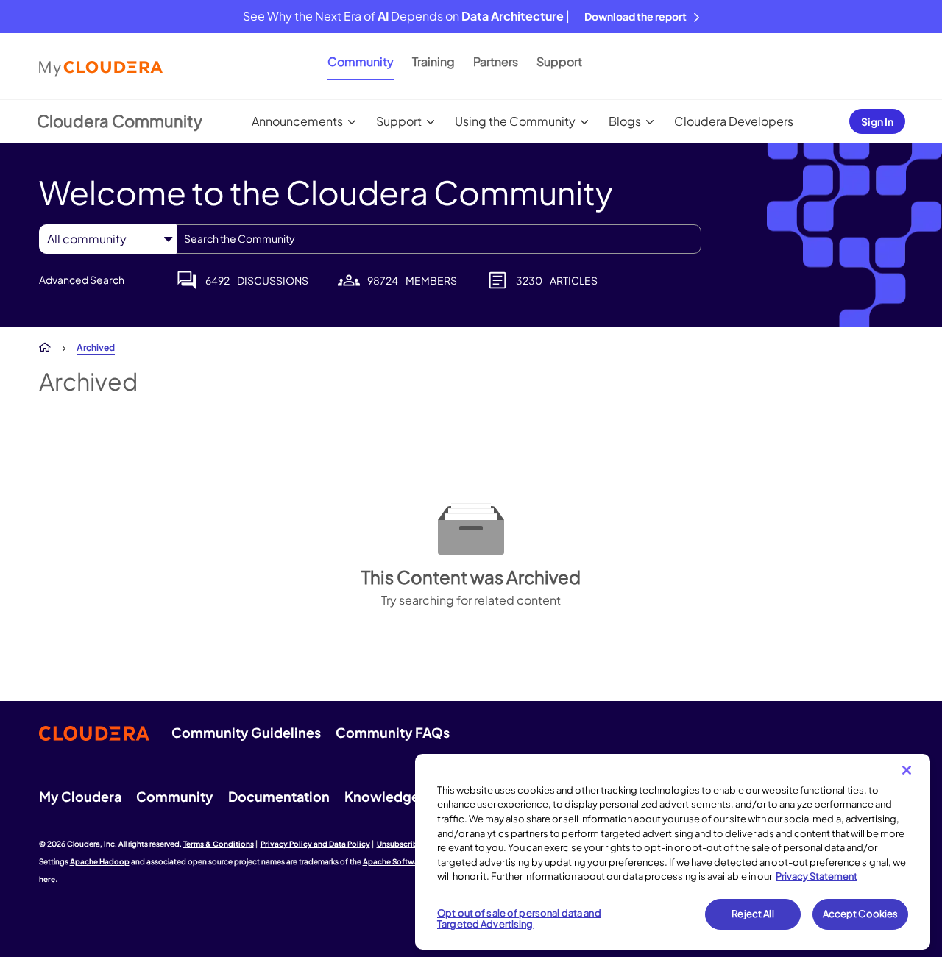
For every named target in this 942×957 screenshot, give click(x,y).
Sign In (877, 121)
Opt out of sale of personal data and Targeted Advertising (519, 919)
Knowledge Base (398, 796)
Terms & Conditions (218, 843)
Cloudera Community (119, 120)
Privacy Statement (816, 876)
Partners (495, 61)
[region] (672, 852)
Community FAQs (393, 732)
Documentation (279, 796)
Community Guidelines (246, 732)
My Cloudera (80, 796)
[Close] (906, 770)
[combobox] (439, 239)
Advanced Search (81, 279)
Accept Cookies (861, 913)
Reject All (752, 913)
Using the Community (515, 121)
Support (559, 61)
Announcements (297, 121)
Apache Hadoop (100, 861)
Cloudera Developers (733, 121)
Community (360, 61)
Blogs (625, 121)
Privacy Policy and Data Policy (315, 843)
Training (433, 61)
